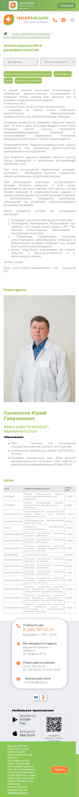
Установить (66, 5)
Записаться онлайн (28, 80)
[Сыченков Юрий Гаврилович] (39, 401)
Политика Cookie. (17, 792)
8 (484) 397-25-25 (38, 629)
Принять (59, 769)
